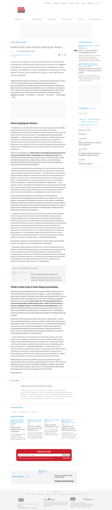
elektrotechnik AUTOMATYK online (20, 55)
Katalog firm (63, 3)
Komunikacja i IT (66, 19)
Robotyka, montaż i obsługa (85, 66)
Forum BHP (82, 134)
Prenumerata (41, 494)
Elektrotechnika (37, 19)
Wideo (83, 3)
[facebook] (62, 55)
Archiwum (54, 494)
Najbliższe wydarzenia (88, 125)
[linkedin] (65, 55)
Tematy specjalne (94, 19)
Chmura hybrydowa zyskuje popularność (44, 274)
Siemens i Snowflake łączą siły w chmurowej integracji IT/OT (35, 428)
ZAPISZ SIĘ (66, 455)
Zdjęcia (78, 3)
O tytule (27, 494)
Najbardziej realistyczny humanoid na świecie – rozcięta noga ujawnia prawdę (90, 71)
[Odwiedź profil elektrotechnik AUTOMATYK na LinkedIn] (56, 491)
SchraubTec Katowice (86, 164)
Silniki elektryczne (83, 48)
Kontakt (47, 494)
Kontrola (80, 19)
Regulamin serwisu (63, 494)
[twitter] (59, 55)
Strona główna (47, 3)
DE (86, 494)
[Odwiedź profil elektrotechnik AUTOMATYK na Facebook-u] (54, 491)
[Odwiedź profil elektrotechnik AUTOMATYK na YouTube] (57, 491)
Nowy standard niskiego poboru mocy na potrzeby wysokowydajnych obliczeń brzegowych (18, 431)
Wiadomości (19, 19)
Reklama (33, 494)
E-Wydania (55, 3)
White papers (90, 3)
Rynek (12, 425)
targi (80, 132)
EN (82, 494)
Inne (24, 42)
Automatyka (52, 19)
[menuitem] (47, 3)
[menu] (56, 3)
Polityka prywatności (74, 494)
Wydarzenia (71, 3)
